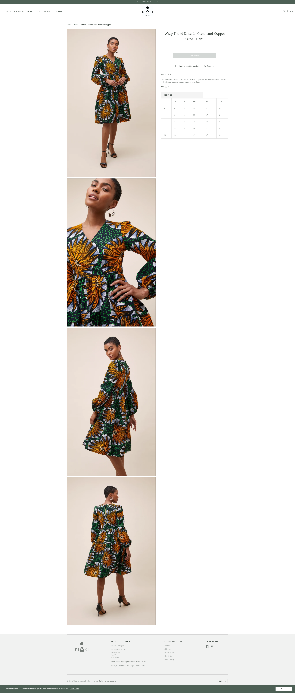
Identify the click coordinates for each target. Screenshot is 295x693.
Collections (43, 11)
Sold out (194, 55)
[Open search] (284, 11)
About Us (19, 11)
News (30, 11)
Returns (167, 645)
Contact (59, 11)
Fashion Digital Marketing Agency (105, 681)
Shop (6, 11)
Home (69, 25)
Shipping (167, 649)
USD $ (221, 681)
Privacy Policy (169, 659)
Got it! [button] (283, 689)
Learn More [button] (74, 689)
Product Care (169, 652)
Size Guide (168, 656)
